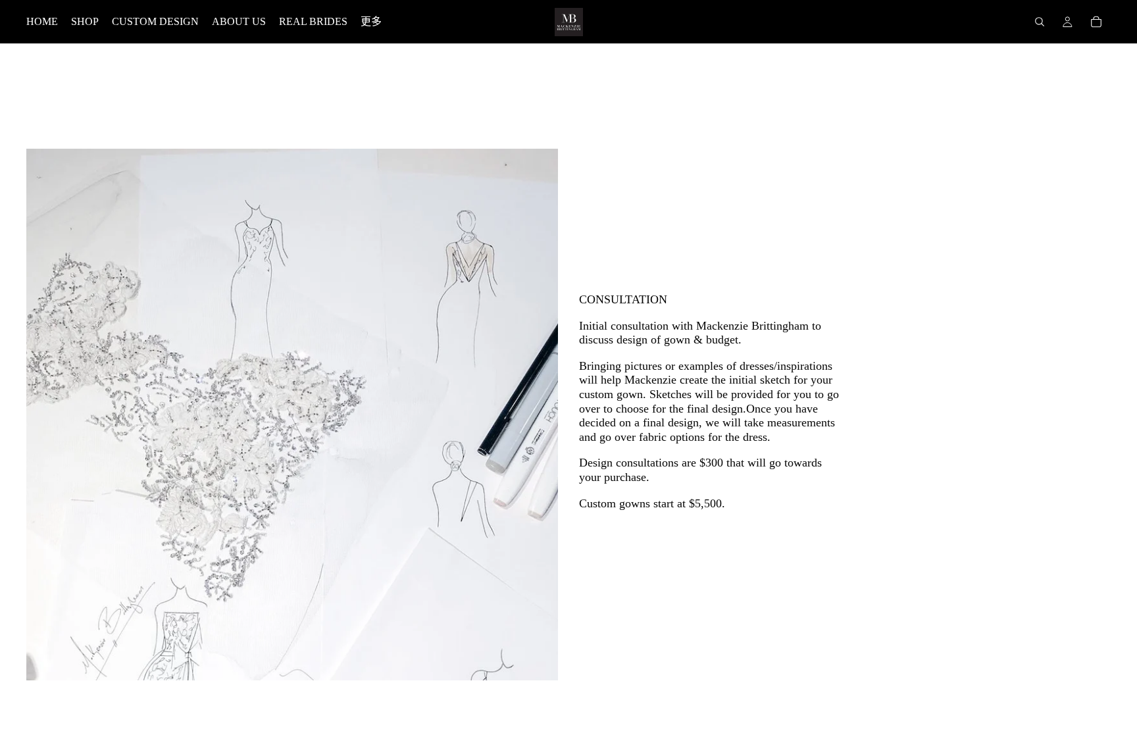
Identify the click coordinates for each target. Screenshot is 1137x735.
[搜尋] (1039, 21)
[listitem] (371, 21)
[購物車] (1096, 21)
